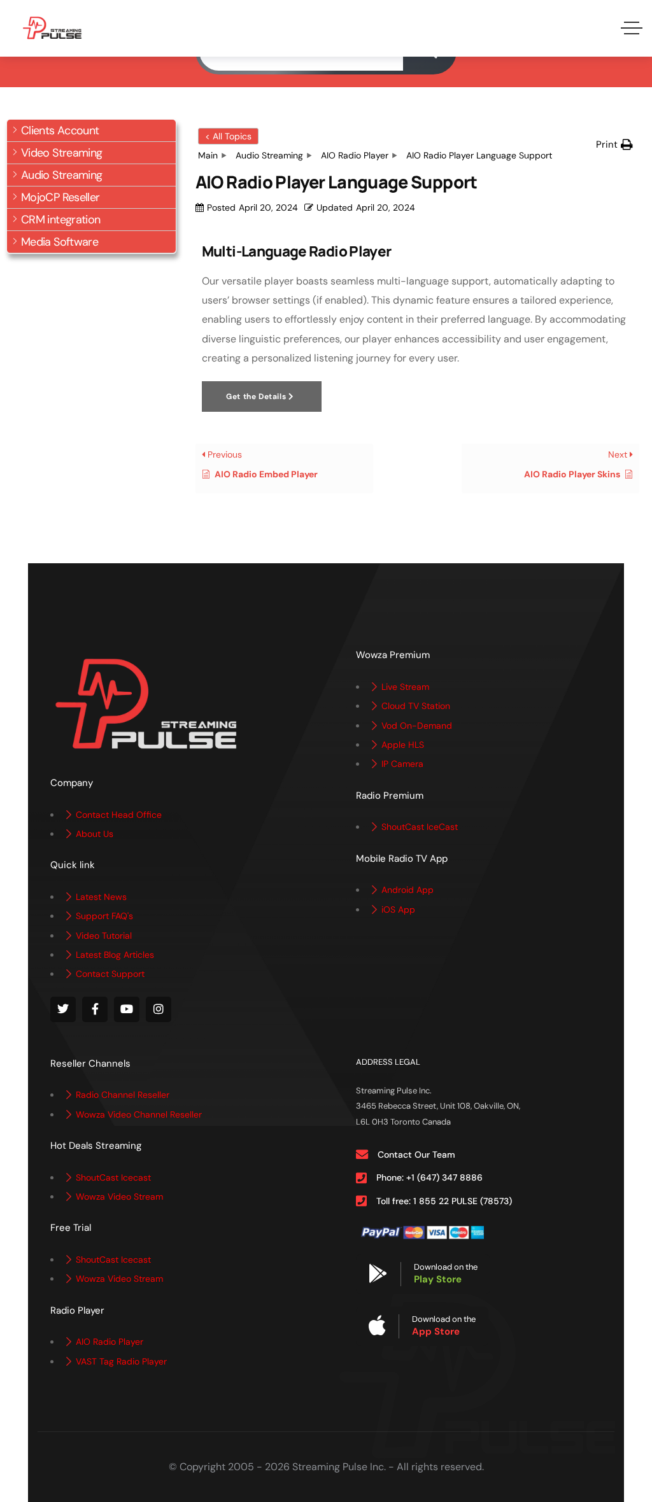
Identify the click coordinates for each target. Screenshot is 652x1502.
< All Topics (228, 136)
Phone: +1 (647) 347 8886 (429, 1177)
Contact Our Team (416, 1154)
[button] (91, 131)
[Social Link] (63, 1009)
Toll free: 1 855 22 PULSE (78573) (444, 1201)
